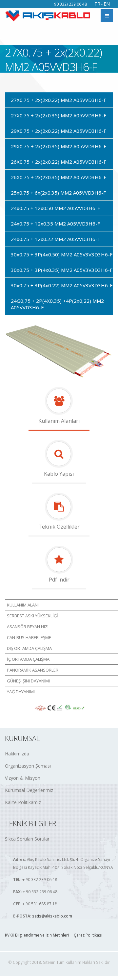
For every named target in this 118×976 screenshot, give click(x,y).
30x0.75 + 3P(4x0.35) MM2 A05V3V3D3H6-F (61, 270)
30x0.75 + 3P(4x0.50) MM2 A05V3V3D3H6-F (61, 254)
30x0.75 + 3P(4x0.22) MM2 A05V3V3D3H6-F (61, 285)
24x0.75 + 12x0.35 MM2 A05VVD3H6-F (55, 223)
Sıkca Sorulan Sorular (27, 839)
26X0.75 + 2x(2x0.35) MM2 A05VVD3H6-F (58, 177)
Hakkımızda (17, 753)
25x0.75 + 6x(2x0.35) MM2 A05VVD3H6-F (58, 192)
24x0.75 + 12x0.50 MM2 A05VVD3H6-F (55, 208)
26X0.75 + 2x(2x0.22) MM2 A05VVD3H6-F (58, 161)
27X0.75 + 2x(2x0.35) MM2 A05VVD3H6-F (58, 115)
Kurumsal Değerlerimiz (29, 790)
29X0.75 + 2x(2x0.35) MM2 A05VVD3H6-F (58, 146)
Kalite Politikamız (23, 802)
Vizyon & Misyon (22, 778)
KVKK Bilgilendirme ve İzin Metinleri (37, 935)
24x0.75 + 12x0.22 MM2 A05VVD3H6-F (55, 239)
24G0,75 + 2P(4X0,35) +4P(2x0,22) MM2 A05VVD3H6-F (57, 304)
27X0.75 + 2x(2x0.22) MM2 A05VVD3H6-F (58, 100)
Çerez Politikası (88, 935)
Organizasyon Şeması (28, 766)
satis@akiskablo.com (52, 915)
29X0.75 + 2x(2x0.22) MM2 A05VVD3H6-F (58, 131)
